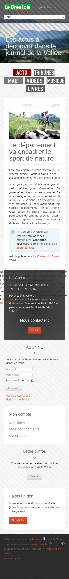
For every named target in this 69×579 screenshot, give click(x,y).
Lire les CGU (34, 306)
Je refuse (10, 303)
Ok (1, 303)
